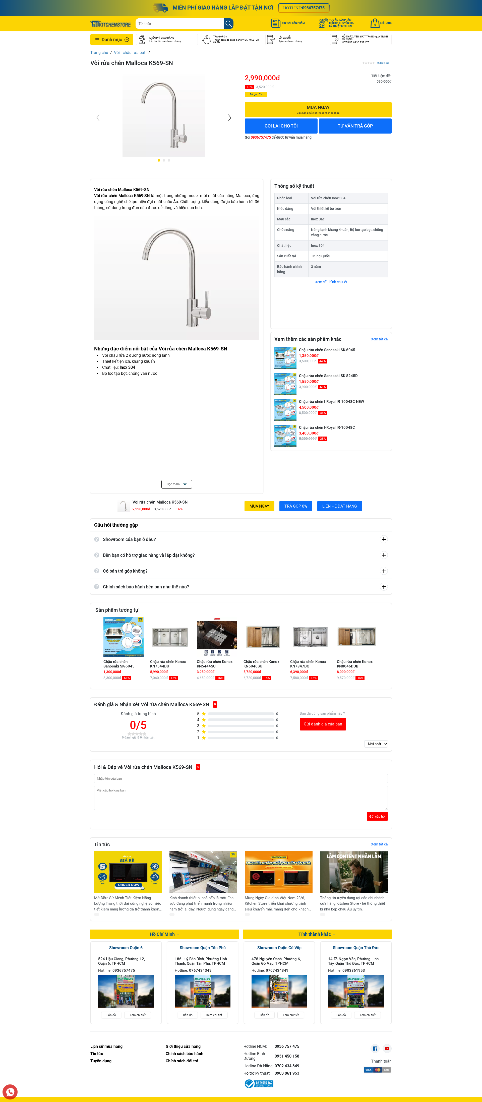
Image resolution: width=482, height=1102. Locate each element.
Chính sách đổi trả (182, 1061)
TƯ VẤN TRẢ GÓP (355, 126)
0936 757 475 (287, 1046)
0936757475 (313, 8)
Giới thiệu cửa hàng (183, 1046)
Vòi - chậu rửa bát (130, 52)
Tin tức (96, 1053)
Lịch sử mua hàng (106, 1046)
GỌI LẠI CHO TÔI (281, 126)
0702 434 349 (287, 1066)
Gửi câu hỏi (377, 816)
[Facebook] (375, 1048)
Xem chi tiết (138, 1015)
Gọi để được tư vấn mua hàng (278, 137)
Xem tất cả (379, 339)
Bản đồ (111, 1015)
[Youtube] (387, 1048)
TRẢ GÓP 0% (295, 506)
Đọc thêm (173, 484)
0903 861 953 (287, 1073)
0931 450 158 (287, 1056)
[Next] (229, 117)
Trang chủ (99, 52)
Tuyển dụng (100, 1061)
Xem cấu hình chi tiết (331, 282)
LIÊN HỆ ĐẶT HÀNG (339, 506)
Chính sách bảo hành (184, 1053)
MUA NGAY (259, 506)
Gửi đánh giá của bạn (323, 724)
